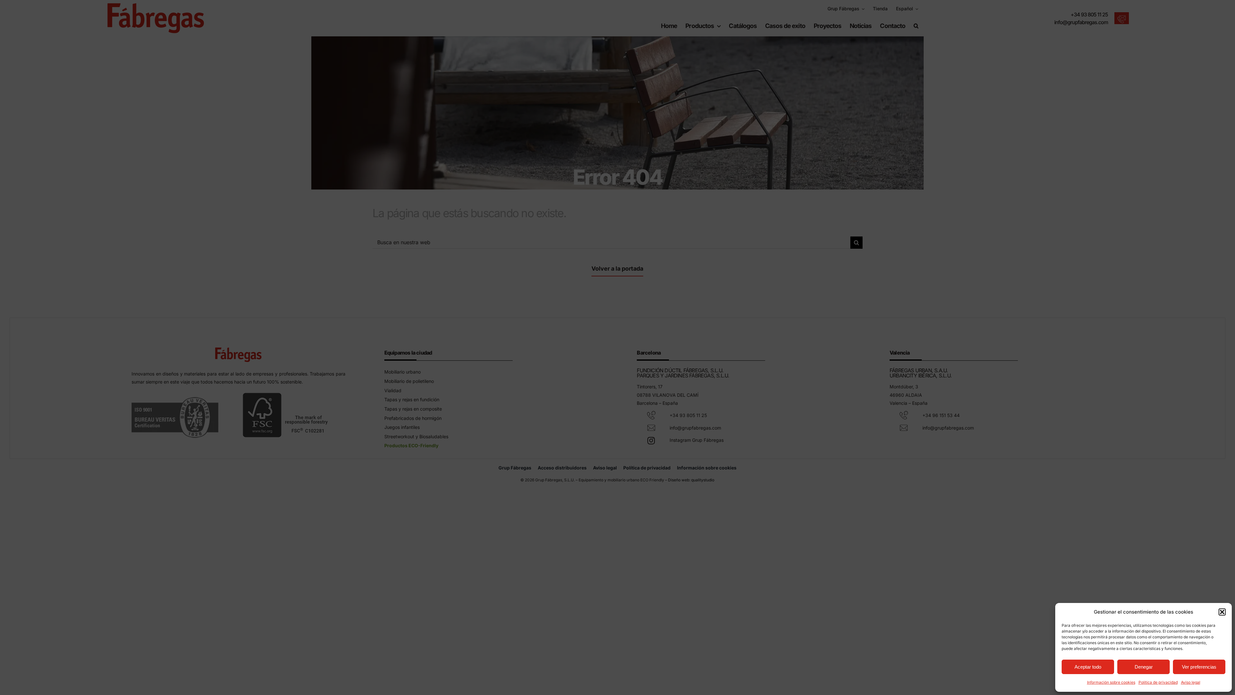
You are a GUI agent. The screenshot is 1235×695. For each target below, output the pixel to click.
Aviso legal (1190, 682)
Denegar (1144, 667)
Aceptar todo (1088, 667)
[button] (1222, 612)
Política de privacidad (1158, 682)
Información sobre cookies (1111, 682)
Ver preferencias (1199, 667)
